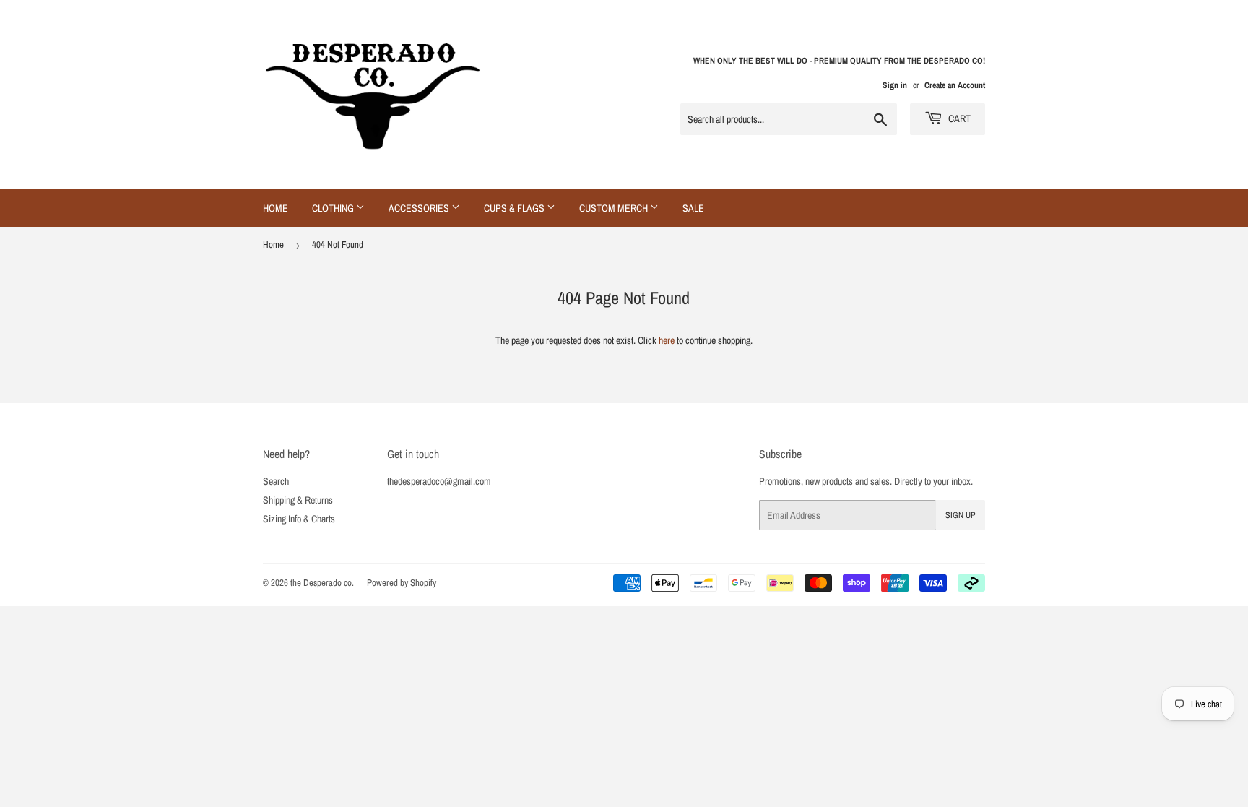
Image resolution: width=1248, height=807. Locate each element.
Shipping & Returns (298, 499)
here (667, 340)
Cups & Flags (515, 208)
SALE (693, 208)
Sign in (895, 85)
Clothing (334, 208)
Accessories (420, 208)
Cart (958, 118)
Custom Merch (614, 208)
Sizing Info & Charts (299, 518)
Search (276, 481)
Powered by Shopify (401, 583)
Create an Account (954, 85)
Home (275, 208)
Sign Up (960, 515)
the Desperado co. (322, 583)
